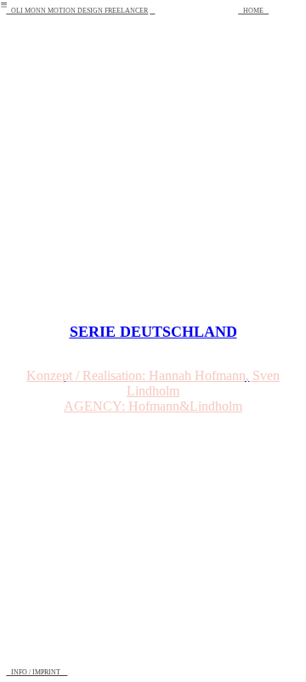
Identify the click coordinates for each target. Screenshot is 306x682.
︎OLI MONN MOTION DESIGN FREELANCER (77, 10)
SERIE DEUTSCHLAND (153, 331)
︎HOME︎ (253, 10)
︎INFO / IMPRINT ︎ (36, 672)
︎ (152, 10)
